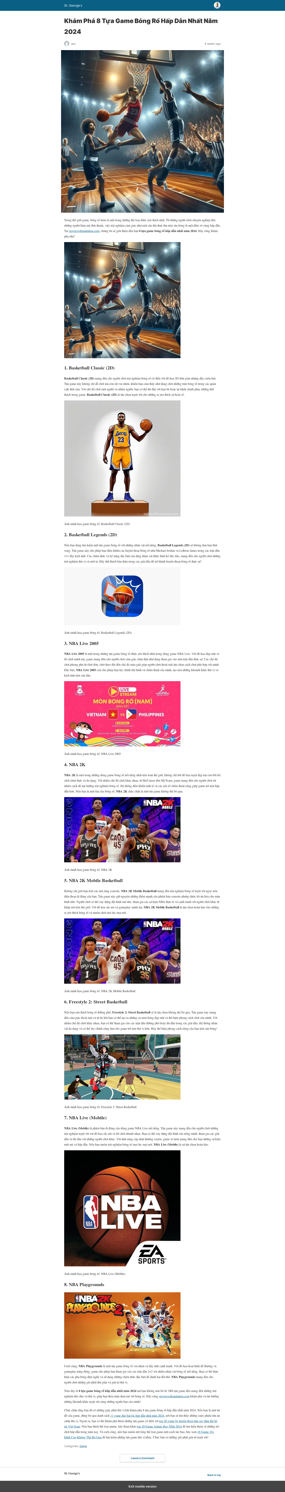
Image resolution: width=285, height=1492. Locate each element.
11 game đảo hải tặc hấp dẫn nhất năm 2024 (137, 1415)
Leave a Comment (142, 1458)
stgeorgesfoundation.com (84, 231)
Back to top (214, 1475)
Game (83, 1446)
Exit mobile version (143, 1486)
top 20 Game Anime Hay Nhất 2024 (159, 1426)
